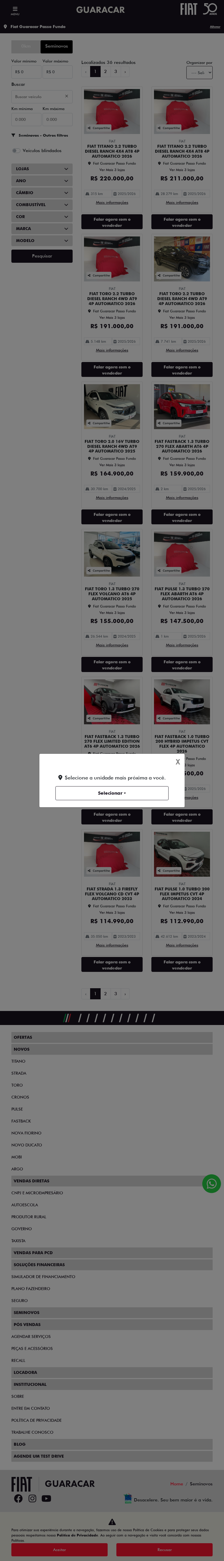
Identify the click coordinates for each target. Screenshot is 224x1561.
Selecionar (110, 793)
